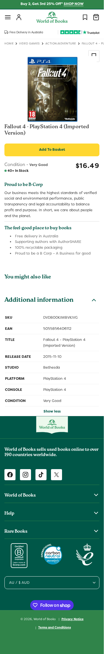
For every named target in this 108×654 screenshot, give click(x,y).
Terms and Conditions (54, 627)
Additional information (38, 300)
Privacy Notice (72, 619)
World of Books (45, 618)
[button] (7, 17)
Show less (52, 411)
